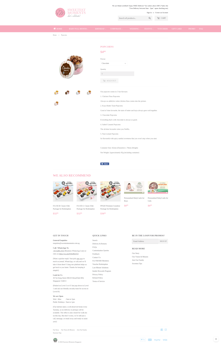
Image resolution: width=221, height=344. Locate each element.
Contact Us (96, 257)
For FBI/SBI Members (100, 261)
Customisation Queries (100, 250)
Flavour (102, 59)
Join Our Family (138, 260)
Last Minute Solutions (100, 268)
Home (55, 35)
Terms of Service (98, 281)
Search (94, 240)
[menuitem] (57, 28)
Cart (163, 18)
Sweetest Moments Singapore (72, 342)
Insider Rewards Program (101, 271)
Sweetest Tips (137, 264)
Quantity (103, 69)
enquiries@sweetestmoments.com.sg (66, 243)
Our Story (135, 253)
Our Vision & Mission (140, 257)
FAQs (94, 247)
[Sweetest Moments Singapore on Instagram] (166, 330)
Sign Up (163, 241)
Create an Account (161, 12)
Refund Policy (97, 278)
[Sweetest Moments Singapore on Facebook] (162, 330)
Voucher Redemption (100, 264)
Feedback (95, 254)
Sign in (149, 12)
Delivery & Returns (99, 244)
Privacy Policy (97, 274)
